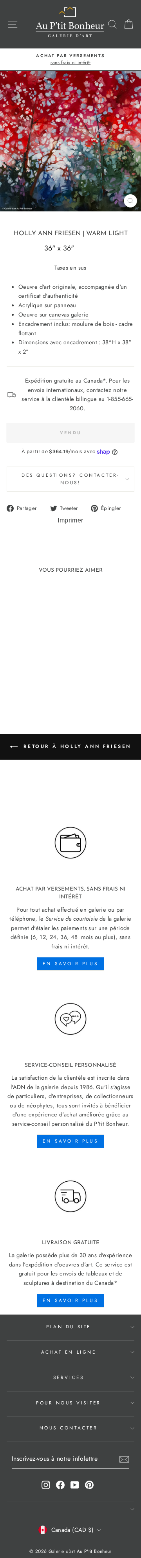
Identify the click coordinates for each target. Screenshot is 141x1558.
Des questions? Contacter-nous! (70, 479)
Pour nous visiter (68, 1402)
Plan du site (68, 1326)
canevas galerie (69, 314)
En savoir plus (70, 963)
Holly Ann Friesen (47, 234)
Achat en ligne (68, 1352)
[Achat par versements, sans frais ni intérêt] (70, 843)
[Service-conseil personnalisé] (70, 1019)
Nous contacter (69, 1427)
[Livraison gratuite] (70, 1196)
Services (68, 1377)
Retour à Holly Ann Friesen (76, 746)
